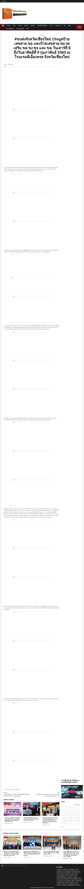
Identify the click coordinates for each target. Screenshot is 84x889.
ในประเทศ (77, 884)
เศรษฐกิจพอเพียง (70, 884)
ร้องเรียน (26, 25)
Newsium (46, 887)
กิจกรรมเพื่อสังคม (10, 28)
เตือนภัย (58, 884)
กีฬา (64, 25)
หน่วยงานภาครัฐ (20, 28)
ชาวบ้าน (20, 25)
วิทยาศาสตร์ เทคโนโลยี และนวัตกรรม (64, 878)
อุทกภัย (67, 882)
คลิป (27, 28)
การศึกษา (8, 25)
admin (6, 64)
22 (78, 817)
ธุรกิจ (72, 874)
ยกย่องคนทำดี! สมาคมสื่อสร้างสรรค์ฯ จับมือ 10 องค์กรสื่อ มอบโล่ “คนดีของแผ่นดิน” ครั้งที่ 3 (52, 853)
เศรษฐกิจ (64, 884)
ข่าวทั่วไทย (6, 837)
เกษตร (51, 25)
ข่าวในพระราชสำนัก (76, 871)
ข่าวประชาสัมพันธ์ (66, 871)
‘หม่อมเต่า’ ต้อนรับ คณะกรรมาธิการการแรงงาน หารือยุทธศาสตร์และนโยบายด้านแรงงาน (47, 794)
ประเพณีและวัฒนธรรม (42, 25)
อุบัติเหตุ (71, 882)
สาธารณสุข (59, 880)
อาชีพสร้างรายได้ (60, 882)
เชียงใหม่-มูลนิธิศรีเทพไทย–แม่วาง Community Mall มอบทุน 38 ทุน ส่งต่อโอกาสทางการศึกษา (31, 819)
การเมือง (64, 869)
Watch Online (79, 27)
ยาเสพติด (69, 876)
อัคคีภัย (73, 880)
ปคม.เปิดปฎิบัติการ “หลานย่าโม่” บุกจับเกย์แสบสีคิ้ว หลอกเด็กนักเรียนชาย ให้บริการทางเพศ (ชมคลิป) (16, 794)
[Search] (75, 27)
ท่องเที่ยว (33, 25)
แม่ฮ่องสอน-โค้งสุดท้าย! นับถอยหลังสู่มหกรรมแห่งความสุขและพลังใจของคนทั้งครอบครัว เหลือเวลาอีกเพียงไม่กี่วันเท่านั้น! (12, 819)
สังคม (14, 25)
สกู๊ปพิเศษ (75, 878)
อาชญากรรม (58, 25)
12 (70, 815)
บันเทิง (69, 25)
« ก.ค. (62, 826)
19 (70, 817)
